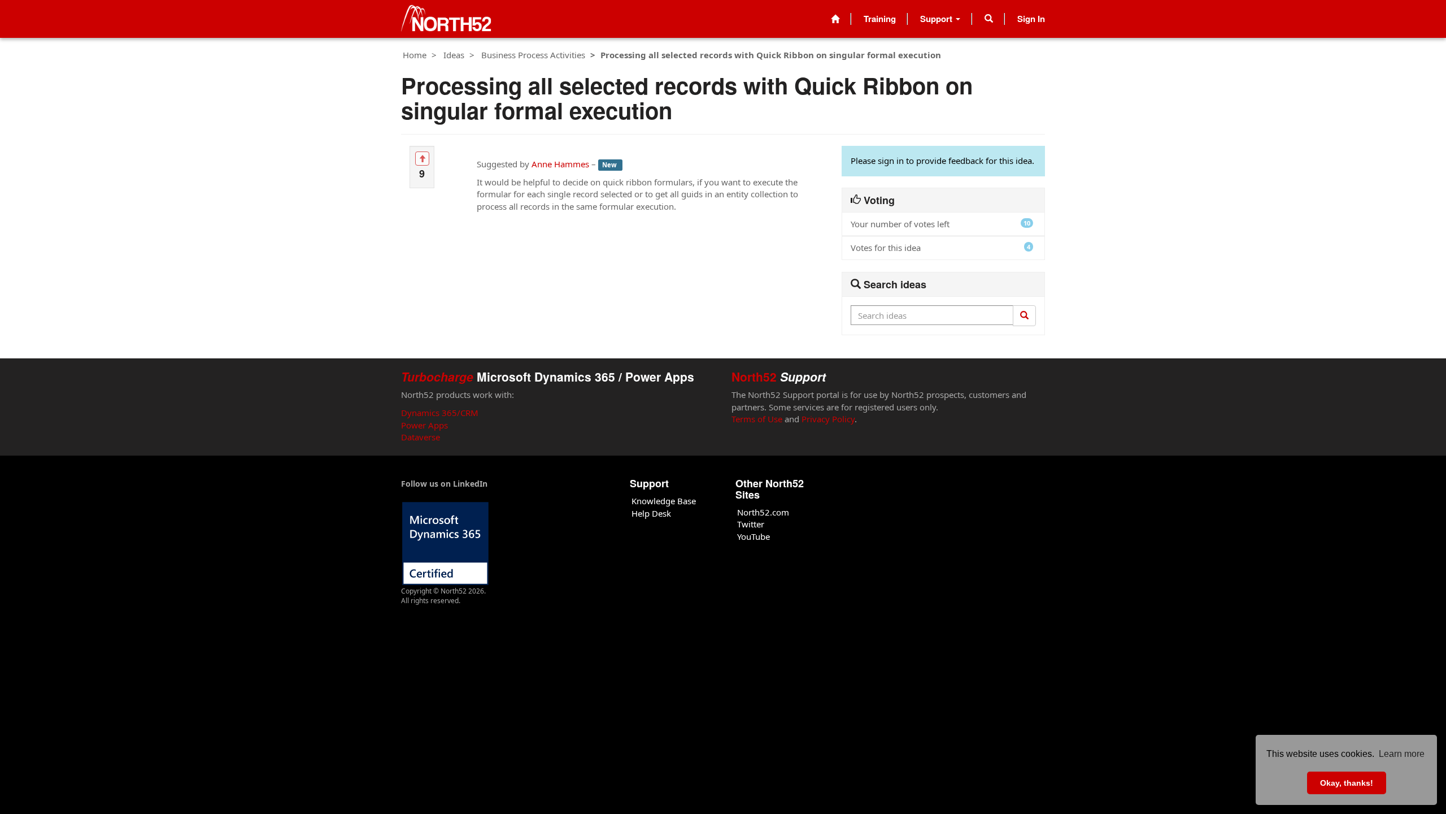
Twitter (750, 524)
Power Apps (424, 425)
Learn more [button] (1402, 754)
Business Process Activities (533, 54)
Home (414, 54)
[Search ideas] (1024, 315)
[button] (988, 19)
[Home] (835, 19)
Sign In (1031, 18)
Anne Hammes (560, 164)
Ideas (453, 54)
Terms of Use (756, 419)
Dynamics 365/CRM (439, 412)
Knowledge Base (663, 500)
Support (937, 18)
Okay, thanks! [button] (1346, 782)
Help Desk (651, 513)
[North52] (446, 19)
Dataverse (420, 437)
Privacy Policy (828, 419)
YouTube (753, 536)
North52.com (763, 512)
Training (880, 18)
